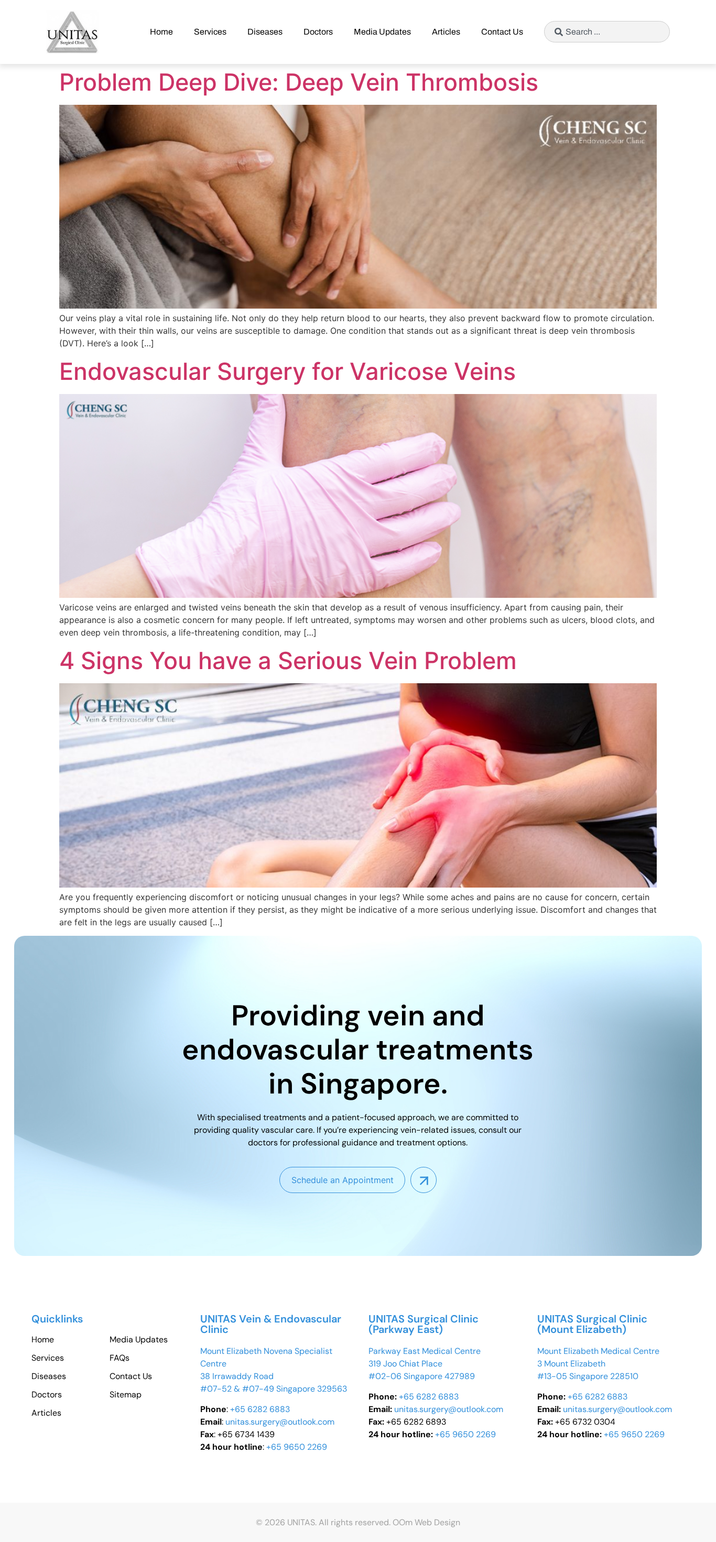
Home (161, 31)
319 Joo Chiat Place (405, 1363)
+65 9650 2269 (296, 1446)
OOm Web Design (426, 1522)
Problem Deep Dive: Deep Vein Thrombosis (298, 82)
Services (210, 31)
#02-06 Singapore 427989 (421, 1376)
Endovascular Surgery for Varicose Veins (287, 371)
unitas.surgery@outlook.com (279, 1421)
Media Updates (382, 31)
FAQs (119, 1358)
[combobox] (607, 31)
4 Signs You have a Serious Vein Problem (288, 660)
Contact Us (502, 31)
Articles (446, 31)
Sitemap (126, 1395)
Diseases (265, 31)
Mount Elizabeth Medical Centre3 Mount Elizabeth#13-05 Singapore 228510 (598, 1364)
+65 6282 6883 (260, 1409)
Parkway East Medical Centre (424, 1351)
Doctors (318, 31)
